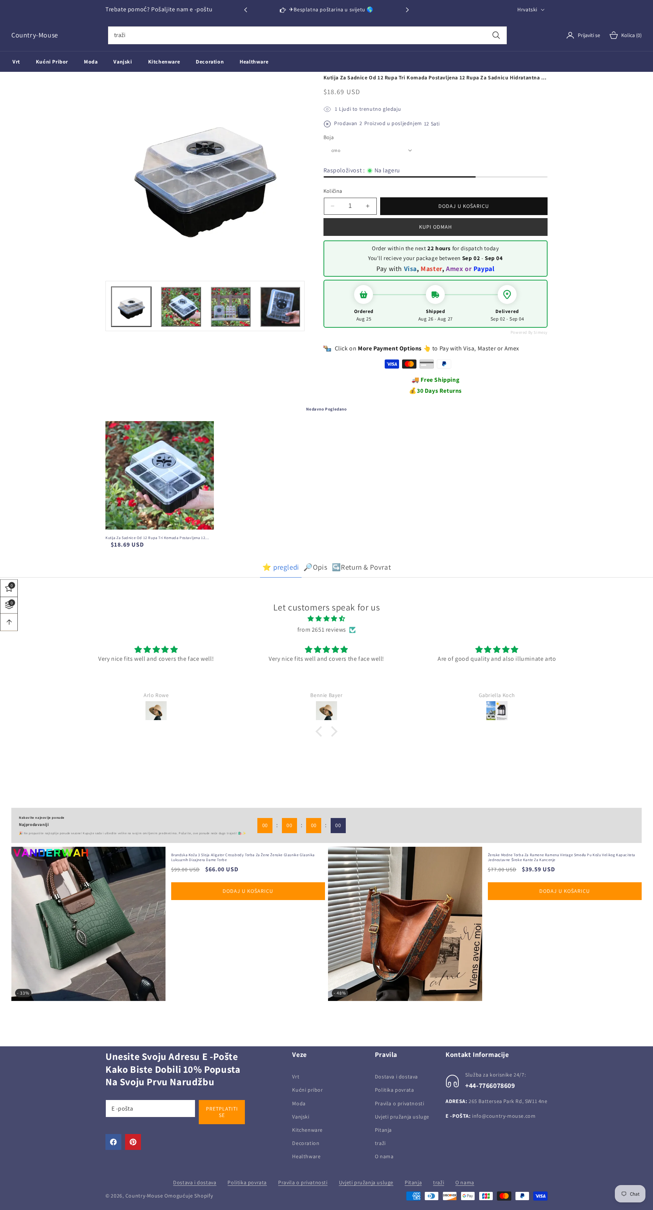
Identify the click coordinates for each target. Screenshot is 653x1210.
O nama (384, 1156)
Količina (332, 190)
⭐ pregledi (280, 567)
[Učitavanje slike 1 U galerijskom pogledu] (131, 307)
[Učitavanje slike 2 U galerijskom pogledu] (181, 307)
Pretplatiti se (222, 1112)
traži (380, 1143)
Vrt (295, 1076)
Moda (298, 1103)
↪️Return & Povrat (361, 567)
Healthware (306, 1156)
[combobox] (307, 35)
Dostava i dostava (396, 1076)
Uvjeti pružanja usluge (402, 1116)
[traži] (496, 35)
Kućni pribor (307, 1089)
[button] (407, 9)
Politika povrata (394, 1089)
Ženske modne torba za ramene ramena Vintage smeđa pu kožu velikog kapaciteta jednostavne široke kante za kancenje (245, 857)
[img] (326, 618)
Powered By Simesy (529, 332)
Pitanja (383, 1129)
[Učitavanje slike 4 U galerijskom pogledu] (280, 307)
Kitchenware (307, 1129)
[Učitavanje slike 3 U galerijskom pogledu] (231, 307)
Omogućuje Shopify (188, 1195)
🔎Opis (315, 567)
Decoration (305, 1143)
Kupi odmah (435, 226)
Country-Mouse (144, 1195)
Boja (328, 137)
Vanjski (300, 1116)
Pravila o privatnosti (399, 1103)
